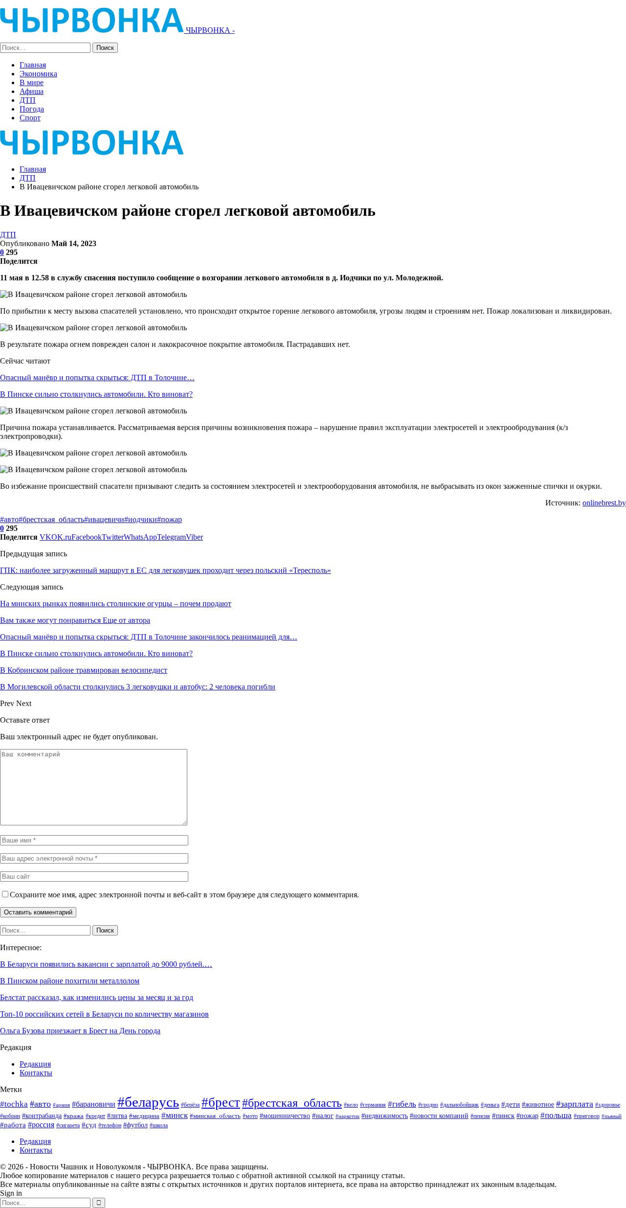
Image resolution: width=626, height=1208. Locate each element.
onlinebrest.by (604, 503)
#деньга (490, 1104)
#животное (538, 1104)
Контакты (36, 1073)
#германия (373, 1104)
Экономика (38, 73)
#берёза (190, 1104)
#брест (220, 1102)
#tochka (14, 1104)
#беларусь (148, 1102)
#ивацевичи (104, 519)
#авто (9, 519)
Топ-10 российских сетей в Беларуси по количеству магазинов (104, 1014)
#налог (323, 1115)
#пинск (503, 1115)
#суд (89, 1125)
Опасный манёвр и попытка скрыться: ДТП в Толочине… (97, 377)
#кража (74, 1115)
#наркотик (347, 1116)
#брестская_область (51, 519)
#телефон (109, 1125)
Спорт (30, 118)
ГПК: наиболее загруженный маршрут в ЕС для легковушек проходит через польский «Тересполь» (165, 570)
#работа (13, 1125)
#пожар (169, 519)
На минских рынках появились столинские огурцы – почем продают (115, 603)
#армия (61, 1105)
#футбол (135, 1125)
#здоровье (607, 1105)
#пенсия (480, 1116)
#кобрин (10, 1116)
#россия (41, 1124)
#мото (250, 1116)
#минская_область (215, 1115)
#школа (159, 1125)
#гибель (402, 1104)
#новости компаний (439, 1115)
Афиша (32, 91)
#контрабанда (42, 1115)
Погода (32, 109)
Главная (33, 65)
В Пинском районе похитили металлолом (69, 981)
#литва (117, 1115)
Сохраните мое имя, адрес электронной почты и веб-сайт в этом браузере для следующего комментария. (184, 894)
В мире (32, 82)
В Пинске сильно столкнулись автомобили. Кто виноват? (96, 394)
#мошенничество (285, 1115)
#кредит (95, 1116)
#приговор (587, 1116)
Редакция (35, 1064)
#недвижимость (384, 1115)
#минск (174, 1115)
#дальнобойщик (459, 1104)
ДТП (28, 100)
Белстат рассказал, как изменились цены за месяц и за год (96, 997)
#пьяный (612, 1116)
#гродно (428, 1104)
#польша (556, 1115)
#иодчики (140, 519)
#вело (351, 1104)
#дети (510, 1104)
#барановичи (93, 1104)
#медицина (144, 1116)
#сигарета (68, 1125)
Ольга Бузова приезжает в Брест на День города (80, 1030)
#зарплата (574, 1104)
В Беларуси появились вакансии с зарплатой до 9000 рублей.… (106, 964)
